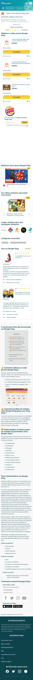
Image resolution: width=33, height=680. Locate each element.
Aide (2, 651)
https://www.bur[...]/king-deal (9, 425)
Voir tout (28, 248)
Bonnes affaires (10, 8)
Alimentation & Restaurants (18, 242)
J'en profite (16, 52)
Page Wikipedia (7, 590)
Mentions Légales (6, 661)
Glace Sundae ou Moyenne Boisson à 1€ (17, 185)
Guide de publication (7, 647)
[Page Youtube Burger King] (24, 598)
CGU (2, 658)
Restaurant (5, 242)
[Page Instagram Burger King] (18, 598)
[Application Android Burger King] (8, 606)
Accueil (3, 8)
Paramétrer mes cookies (8, 654)
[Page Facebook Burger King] (6, 598)
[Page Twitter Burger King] (12, 598)
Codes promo (20, 8)
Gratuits (28, 8)
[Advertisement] (16, 146)
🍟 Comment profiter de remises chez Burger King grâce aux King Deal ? (17, 342)
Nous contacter (5, 644)
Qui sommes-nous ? (7, 640)
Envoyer (25, 122)
